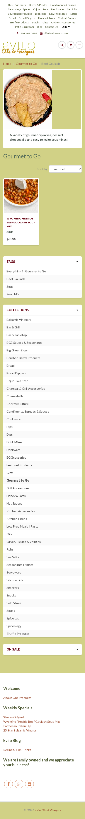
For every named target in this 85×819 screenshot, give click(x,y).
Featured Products (19, 465)
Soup (10, 286)
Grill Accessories (18, 488)
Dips (10, 427)
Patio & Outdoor (24, 26)
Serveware (14, 572)
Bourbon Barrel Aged (20, 13)
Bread (12, 18)
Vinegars (20, 5)
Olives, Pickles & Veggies (24, 542)
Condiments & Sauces (63, 5)
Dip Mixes (40, 13)
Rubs (45, 9)
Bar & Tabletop (17, 335)
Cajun (36, 9)
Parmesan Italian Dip (17, 726)
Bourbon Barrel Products (23, 358)
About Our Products (17, 698)
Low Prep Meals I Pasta (22, 526)
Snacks (36, 22)
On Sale (13, 649)
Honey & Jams (46, 18)
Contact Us (51, 26)
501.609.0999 (28, 33)
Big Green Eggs (17, 350)
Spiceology (14, 626)
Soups (73, 13)
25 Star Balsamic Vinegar (20, 730)
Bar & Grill (13, 327)
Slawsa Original (13, 717)
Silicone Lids (15, 580)
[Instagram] (29, 784)
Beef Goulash (16, 279)
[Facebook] (8, 784)
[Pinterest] (19, 784)
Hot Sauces (57, 9)
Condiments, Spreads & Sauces (28, 411)
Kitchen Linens (17, 519)
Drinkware (13, 450)
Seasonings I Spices (19, 9)
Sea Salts (72, 9)
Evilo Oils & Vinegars (48, 810)
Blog (39, 26)
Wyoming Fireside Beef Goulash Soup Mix (21, 222)
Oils (10, 5)
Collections (18, 310)
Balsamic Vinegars (19, 319)
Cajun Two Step (17, 381)
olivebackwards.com (56, 33)
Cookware (13, 419)
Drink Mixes (14, 442)
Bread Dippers (27, 18)
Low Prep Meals (58, 13)
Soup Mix (13, 294)
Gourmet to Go (26, 63)
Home (7, 63)
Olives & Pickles (38, 5)
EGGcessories (16, 457)
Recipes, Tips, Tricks (17, 750)
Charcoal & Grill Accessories (26, 388)
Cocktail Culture (67, 18)
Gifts (45, 22)
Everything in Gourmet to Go (26, 271)
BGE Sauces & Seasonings (24, 342)
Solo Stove (14, 603)
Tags (11, 261)
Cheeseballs (15, 396)
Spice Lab (13, 618)
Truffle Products (19, 22)
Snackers (13, 587)
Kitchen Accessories (63, 22)
